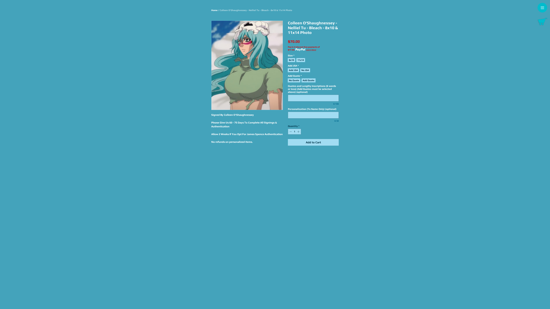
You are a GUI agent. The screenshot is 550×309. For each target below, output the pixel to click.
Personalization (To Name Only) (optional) (312, 109)
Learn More (311, 50)
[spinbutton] (294, 131)
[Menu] (542, 7)
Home (214, 10)
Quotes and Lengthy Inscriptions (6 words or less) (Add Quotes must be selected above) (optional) (312, 89)
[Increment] (299, 131)
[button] (542, 21)
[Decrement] (290, 131)
